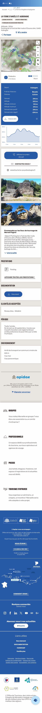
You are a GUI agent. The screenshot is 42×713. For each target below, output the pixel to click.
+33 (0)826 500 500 (20, 549)
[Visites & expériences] (19, 8)
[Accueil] (14, 8)
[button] (27, 8)
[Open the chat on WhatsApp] (35, 700)
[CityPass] (18, 8)
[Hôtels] (16, 8)
